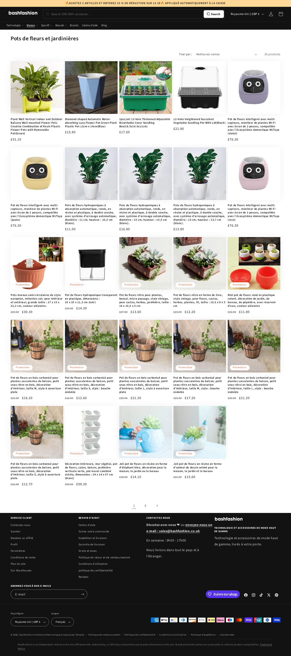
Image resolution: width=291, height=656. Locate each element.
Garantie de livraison (92, 544)
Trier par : (185, 54)
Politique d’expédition (203, 634)
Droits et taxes (88, 551)
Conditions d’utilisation (173, 634)
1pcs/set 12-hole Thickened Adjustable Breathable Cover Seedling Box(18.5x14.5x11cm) (144, 122)
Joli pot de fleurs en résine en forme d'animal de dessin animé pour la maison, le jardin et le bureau (197, 467)
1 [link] (134, 505)
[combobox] (126, 14)
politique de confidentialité (96, 570)
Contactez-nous (20, 525)
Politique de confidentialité (139, 634)
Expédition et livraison (93, 538)
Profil (14, 544)
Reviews (83, 577)
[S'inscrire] (82, 594)
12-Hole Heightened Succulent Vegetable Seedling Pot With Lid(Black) (199, 121)
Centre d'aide (87, 525)
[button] (280, 14)
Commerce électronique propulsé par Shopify (59, 635)
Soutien (15, 531)
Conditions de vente (23, 557)
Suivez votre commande (94, 531)
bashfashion (26, 635)
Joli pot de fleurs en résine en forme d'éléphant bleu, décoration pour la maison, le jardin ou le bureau (143, 467)
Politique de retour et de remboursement (104, 557)
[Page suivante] (157, 505)
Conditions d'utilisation (93, 564)
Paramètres (18, 551)
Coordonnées (227, 634)
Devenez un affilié (22, 538)
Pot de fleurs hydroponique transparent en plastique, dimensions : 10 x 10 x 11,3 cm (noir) (91, 298)
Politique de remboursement (104, 634)
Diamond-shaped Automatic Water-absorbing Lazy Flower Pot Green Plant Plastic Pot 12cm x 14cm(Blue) (91, 122)
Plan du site (18, 564)
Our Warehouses (21, 570)
